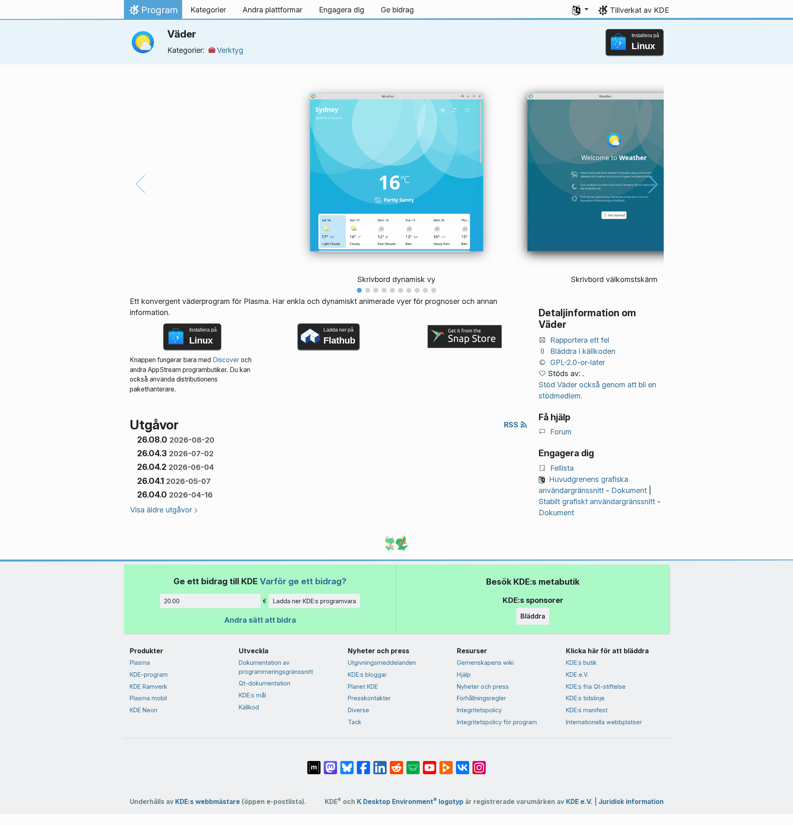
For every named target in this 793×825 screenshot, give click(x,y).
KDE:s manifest (587, 710)
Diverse (358, 710)
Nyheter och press (483, 686)
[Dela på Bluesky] (347, 763)
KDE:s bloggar (367, 674)
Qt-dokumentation (264, 683)
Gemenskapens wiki (485, 662)
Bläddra (532, 616)
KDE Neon (143, 710)
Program (153, 12)
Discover (226, 360)
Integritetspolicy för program (497, 721)
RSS (512, 424)
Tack (354, 721)
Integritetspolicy (479, 710)
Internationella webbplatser (604, 721)
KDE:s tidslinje (585, 698)
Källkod (249, 707)
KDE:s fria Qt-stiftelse (596, 686)
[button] (580, 10)
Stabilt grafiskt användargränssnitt (597, 501)
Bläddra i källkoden (582, 351)
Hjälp (464, 674)
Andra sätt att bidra (260, 620)
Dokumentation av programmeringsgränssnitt (276, 667)
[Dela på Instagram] (479, 763)
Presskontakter (369, 698)
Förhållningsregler (481, 698)
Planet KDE (363, 686)
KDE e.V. (577, 674)
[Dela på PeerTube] (446, 763)
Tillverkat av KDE (639, 10)
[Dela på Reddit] (396, 763)
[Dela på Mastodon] (330, 763)
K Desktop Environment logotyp (410, 802)
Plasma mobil (148, 698)
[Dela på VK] (462, 763)
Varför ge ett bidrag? (303, 581)
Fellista (562, 468)
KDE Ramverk (148, 686)
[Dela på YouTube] (429, 763)
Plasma (140, 662)
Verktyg (230, 50)
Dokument (629, 490)
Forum (561, 431)
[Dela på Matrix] (314, 763)
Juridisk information (631, 802)
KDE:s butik (581, 662)
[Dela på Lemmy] (413, 763)
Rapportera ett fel (579, 340)
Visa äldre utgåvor (161, 509)
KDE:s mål (252, 695)
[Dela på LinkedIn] (380, 763)
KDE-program (149, 674)
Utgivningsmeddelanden (382, 662)
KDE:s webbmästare (207, 802)
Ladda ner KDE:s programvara (314, 601)
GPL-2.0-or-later (577, 362)
